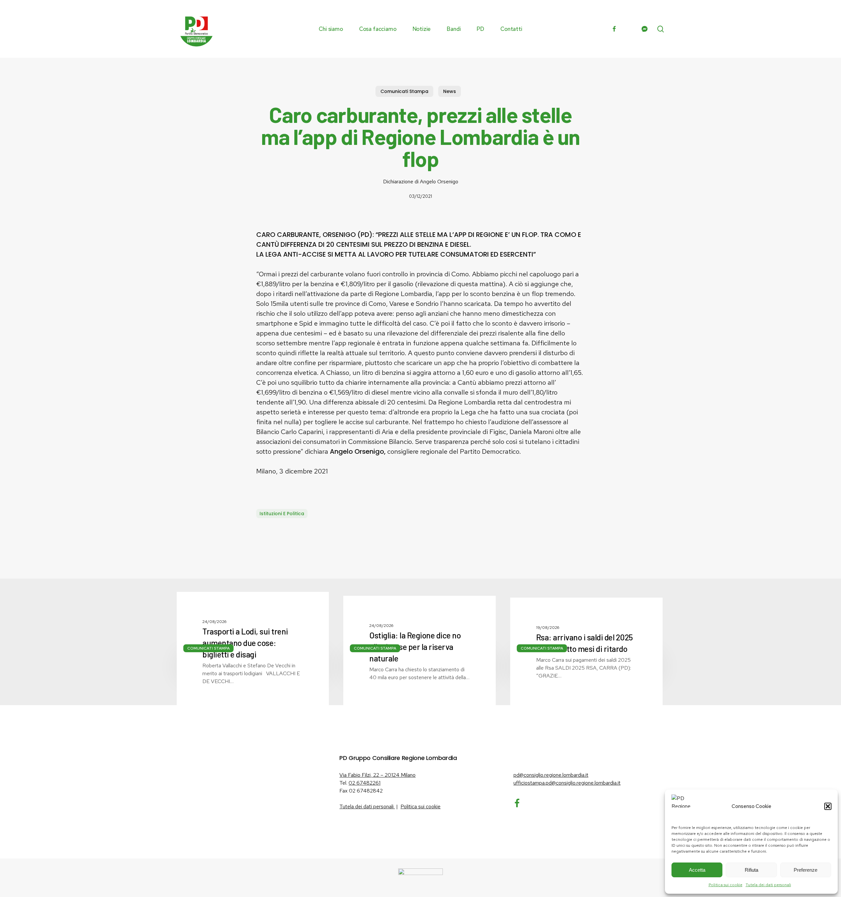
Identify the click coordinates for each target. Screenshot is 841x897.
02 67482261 (364, 782)
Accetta (697, 870)
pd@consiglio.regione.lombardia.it (550, 774)
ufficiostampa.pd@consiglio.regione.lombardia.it (567, 782)
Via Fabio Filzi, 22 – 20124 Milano (377, 774)
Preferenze (805, 870)
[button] (828, 806)
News (449, 91)
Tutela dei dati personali (768, 884)
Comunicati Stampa (404, 91)
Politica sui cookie (725, 884)
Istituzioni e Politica (282, 513)
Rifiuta (751, 870)
